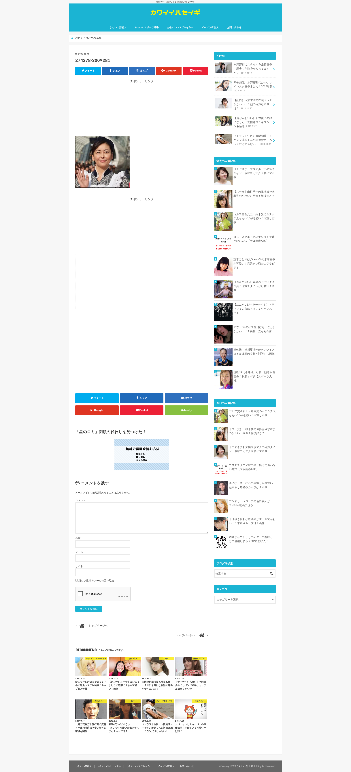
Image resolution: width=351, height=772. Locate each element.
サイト (79, 566)
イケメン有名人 (210, 27)
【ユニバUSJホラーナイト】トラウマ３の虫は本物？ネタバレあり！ (253, 308)
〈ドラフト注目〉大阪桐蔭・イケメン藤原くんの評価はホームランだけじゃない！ (253, 139)
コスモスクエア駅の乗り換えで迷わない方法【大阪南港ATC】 (254, 238)
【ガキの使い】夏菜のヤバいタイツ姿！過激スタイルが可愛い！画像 (254, 286)
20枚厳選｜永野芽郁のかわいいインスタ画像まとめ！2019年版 (253, 86)
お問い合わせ (234, 27)
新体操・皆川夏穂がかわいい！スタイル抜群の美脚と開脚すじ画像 (254, 351)
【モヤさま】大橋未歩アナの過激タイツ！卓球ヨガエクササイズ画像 (254, 173)
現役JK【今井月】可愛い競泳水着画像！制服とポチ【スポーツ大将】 (254, 376)
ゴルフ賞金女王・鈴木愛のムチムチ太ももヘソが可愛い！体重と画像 (254, 218)
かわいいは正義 (245, 766)
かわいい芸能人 (118, 27)
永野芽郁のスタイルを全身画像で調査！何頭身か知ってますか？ (253, 68)
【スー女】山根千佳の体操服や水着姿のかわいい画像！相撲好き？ (254, 193)
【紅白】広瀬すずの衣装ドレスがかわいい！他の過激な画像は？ (253, 104)
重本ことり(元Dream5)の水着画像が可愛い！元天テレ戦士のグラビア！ (254, 263)
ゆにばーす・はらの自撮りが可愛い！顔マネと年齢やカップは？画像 (252, 485)
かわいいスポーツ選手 (147, 27)
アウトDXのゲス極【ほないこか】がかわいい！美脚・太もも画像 (254, 329)
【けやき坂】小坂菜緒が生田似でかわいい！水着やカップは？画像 (252, 521)
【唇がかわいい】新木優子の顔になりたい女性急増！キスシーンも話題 (253, 122)
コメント (80, 500)
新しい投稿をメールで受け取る (96, 580)
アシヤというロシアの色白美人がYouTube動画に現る (249, 503)
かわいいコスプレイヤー (180, 27)
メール (79, 552)
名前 (77, 538)
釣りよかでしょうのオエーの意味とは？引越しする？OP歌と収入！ (251, 539)
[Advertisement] (142, 109)
